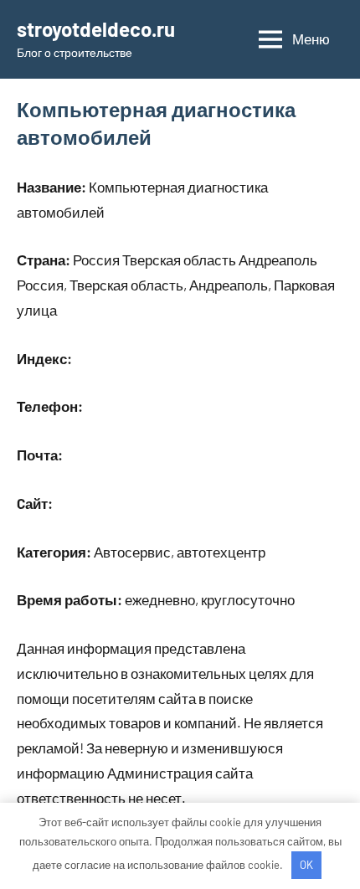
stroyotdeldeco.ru (96, 29)
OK (306, 864)
